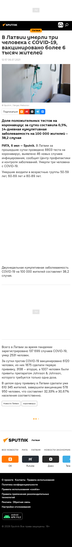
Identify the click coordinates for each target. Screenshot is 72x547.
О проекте (7, 479)
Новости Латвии (11, 403)
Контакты (20, 479)
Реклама (6, 502)
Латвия (36, 449)
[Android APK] (12, 517)
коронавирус (29, 403)
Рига (25, 449)
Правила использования (40, 479)
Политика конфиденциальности (20, 484)
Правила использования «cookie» (21, 489)
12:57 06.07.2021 (11, 59)
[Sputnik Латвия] (10, 26)
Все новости (10, 449)
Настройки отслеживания (16, 506)
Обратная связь (21, 502)
